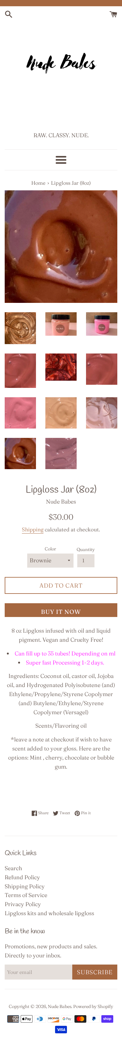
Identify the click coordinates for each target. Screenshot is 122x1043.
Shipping (32, 529)
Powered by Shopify (93, 1006)
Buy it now (61, 611)
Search (13, 868)
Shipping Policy (25, 886)
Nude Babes (59, 1006)
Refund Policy (22, 877)
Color (50, 549)
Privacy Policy (23, 904)
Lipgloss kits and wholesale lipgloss (49, 913)
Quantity (86, 549)
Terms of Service (26, 895)
